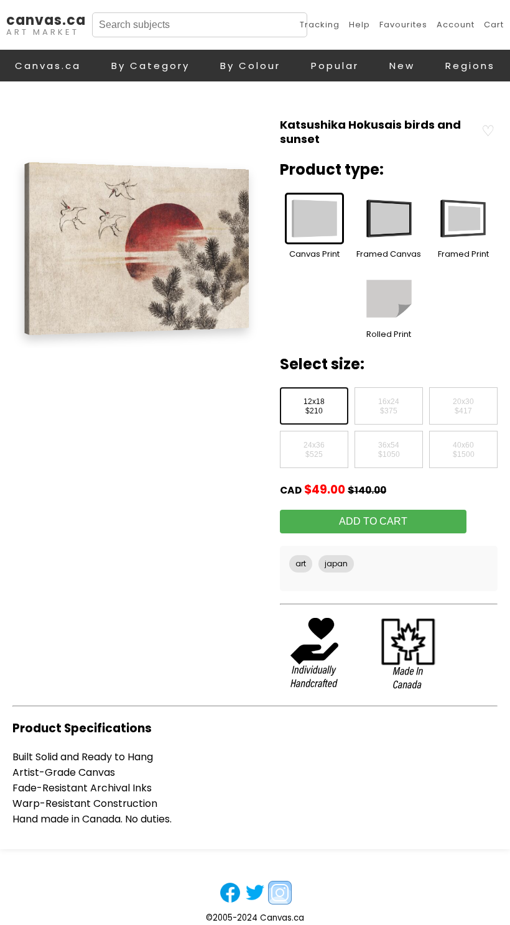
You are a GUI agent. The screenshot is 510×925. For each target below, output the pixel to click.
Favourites (403, 24)
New (402, 65)
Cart (494, 24)
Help (359, 24)
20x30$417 (463, 406)
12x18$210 (314, 406)
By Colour (250, 65)
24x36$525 (314, 450)
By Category (150, 65)
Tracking (320, 24)
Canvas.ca (48, 65)
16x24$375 (388, 406)
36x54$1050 (389, 450)
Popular (335, 65)
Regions (470, 65)
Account (456, 24)
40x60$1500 (464, 450)
